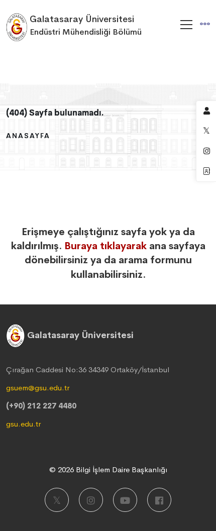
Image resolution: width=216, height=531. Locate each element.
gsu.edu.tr (23, 424)
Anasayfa (28, 135)
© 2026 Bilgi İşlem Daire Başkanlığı (108, 469)
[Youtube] (125, 500)
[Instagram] (91, 500)
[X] (57, 500)
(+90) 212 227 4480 (41, 405)
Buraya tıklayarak (105, 246)
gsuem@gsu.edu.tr (37, 387)
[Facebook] (159, 500)
